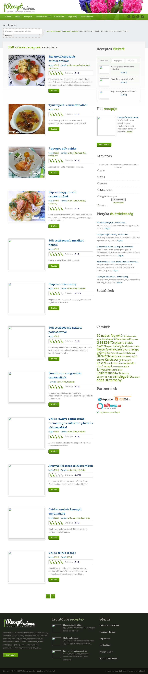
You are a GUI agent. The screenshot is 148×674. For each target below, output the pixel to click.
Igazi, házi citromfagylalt (122, 79)
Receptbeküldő (87, 17)
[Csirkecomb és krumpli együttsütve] (27, 538)
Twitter (133, 16)
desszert (105, 342)
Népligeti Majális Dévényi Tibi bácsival (112, 235)
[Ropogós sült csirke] (27, 177)
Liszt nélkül (123, 363)
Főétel (96, 31)
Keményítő (126, 360)
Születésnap (106, 373)
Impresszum (11, 655)
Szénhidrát (117, 370)
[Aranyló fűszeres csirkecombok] (27, 494)
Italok (107, 31)
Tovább (54, 91)
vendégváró (53, 156)
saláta (125, 366)
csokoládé (125, 339)
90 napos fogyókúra (111, 335)
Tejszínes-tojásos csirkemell (124, 91)
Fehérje (126, 346)
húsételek (81, 153)
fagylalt (109, 346)
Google (142, 16)
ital (123, 356)
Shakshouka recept (70, 638)
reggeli (119, 367)
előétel (101, 346)
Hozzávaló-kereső (43, 17)
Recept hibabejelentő (108, 658)
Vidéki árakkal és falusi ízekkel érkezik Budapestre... (118, 262)
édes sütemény (109, 380)
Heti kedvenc (104, 145)
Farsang (117, 346)
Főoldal (8, 17)
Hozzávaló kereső (54, 31)
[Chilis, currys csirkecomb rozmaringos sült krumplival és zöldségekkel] (27, 447)
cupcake (135, 339)
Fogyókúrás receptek (108, 197)
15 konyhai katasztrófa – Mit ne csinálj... (113, 277)
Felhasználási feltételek (109, 625)
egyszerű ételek (79, 65)
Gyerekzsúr (114, 349)
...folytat (128, 132)
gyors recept (53, 68)
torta (118, 373)
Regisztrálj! (72, 17)
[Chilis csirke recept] (27, 581)
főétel (88, 65)
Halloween (130, 353)
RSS (137, 16)
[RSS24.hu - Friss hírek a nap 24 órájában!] (122, 401)
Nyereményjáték (106, 652)
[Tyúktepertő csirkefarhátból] (27, 134)
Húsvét (102, 356)
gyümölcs (103, 353)
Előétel (89, 31)
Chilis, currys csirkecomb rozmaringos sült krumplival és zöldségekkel (70, 423)
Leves (118, 31)
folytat (107, 228)
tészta (125, 373)
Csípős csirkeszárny (62, 284)
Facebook (129, 16)
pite (114, 367)
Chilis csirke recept (62, 552)
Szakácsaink (59, 17)
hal (124, 353)
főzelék (136, 346)
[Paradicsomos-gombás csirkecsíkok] (27, 402)
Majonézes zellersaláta (72, 625)
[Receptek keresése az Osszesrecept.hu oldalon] (108, 412)
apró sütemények (104, 339)
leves (114, 363)
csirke (69, 65)
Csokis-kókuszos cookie (128, 117)
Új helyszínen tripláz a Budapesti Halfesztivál (115, 247)
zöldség (136, 377)
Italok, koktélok (106, 190)
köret (109, 364)
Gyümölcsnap (117, 353)
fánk (132, 346)
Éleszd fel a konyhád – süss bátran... (111, 222)
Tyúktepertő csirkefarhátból (67, 105)
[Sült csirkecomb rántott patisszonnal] (27, 356)
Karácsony (52, 204)
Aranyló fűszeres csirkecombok (70, 465)
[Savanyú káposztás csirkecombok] (27, 85)
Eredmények (118, 203)
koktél (101, 363)
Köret (113, 31)
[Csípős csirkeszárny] (27, 313)
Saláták (125, 31)
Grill (101, 31)
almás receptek (131, 336)
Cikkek (17, 17)
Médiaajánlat (105, 645)
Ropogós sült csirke (62, 148)
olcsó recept (104, 366)
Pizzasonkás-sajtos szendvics (75, 651)
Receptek (28, 17)
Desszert (82, 31)
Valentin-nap (104, 376)
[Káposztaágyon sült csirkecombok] (27, 221)
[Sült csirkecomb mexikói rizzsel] (27, 269)
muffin (132, 363)
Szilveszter (104, 369)
